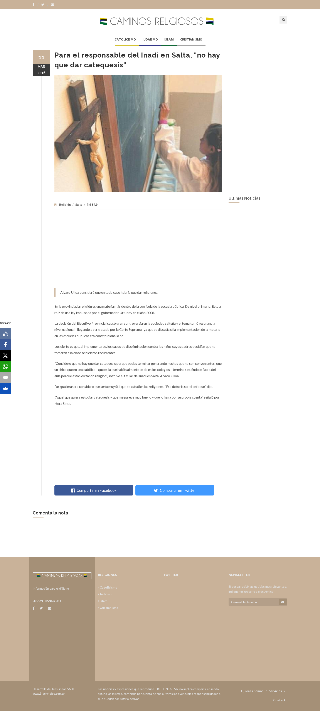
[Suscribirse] (283, 602)
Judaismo (150, 39)
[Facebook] (36, 4)
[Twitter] (44, 4)
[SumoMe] (5, 388)
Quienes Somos (252, 691)
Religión (65, 204)
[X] (5, 355)
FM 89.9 (92, 204)
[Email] (5, 377)
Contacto (280, 700)
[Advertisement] (138, 250)
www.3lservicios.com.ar (49, 693)
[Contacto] (52, 4)
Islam (169, 39)
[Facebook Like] (5, 333)
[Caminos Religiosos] (160, 21)
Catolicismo (125, 39)
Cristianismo (191, 39)
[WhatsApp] (5, 366)
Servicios (275, 691)
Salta (78, 204)
